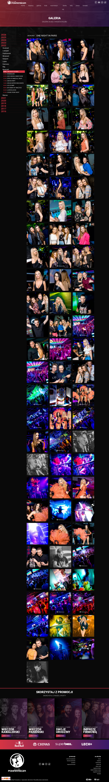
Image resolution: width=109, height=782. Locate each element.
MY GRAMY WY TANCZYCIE (12, 87)
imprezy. (31, 5)
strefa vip (98, 764)
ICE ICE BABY (8, 85)
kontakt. (85, 5)
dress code (98, 766)
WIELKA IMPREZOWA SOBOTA (13, 83)
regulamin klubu (97, 768)
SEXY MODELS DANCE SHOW (13, 76)
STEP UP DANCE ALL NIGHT (12, 78)
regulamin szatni (97, 771)
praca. (78, 5)
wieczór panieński (71, 760)
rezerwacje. (54, 5)
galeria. (39, 5)
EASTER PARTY (9, 81)
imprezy (99, 760)
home (99, 758)
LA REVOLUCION (9, 90)
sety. (71, 5)
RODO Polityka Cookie (96, 770)
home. (23, 5)
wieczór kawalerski (70, 758)
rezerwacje (98, 762)
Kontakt (99, 773)
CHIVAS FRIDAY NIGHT (11, 92)
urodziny (73, 762)
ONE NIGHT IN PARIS (10, 71)
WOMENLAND (9, 74)
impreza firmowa (71, 764)
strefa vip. (64, 7)
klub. (45, 5)
